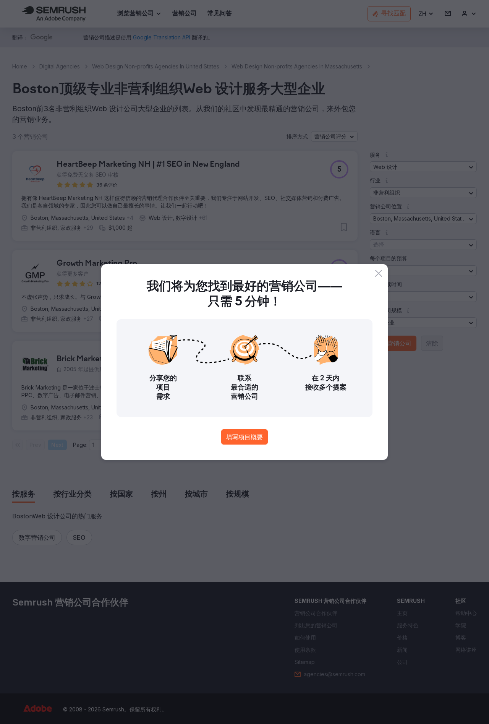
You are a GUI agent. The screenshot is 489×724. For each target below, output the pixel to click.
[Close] (378, 273)
